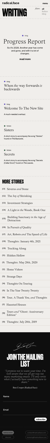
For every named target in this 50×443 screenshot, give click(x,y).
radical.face (10, 3)
